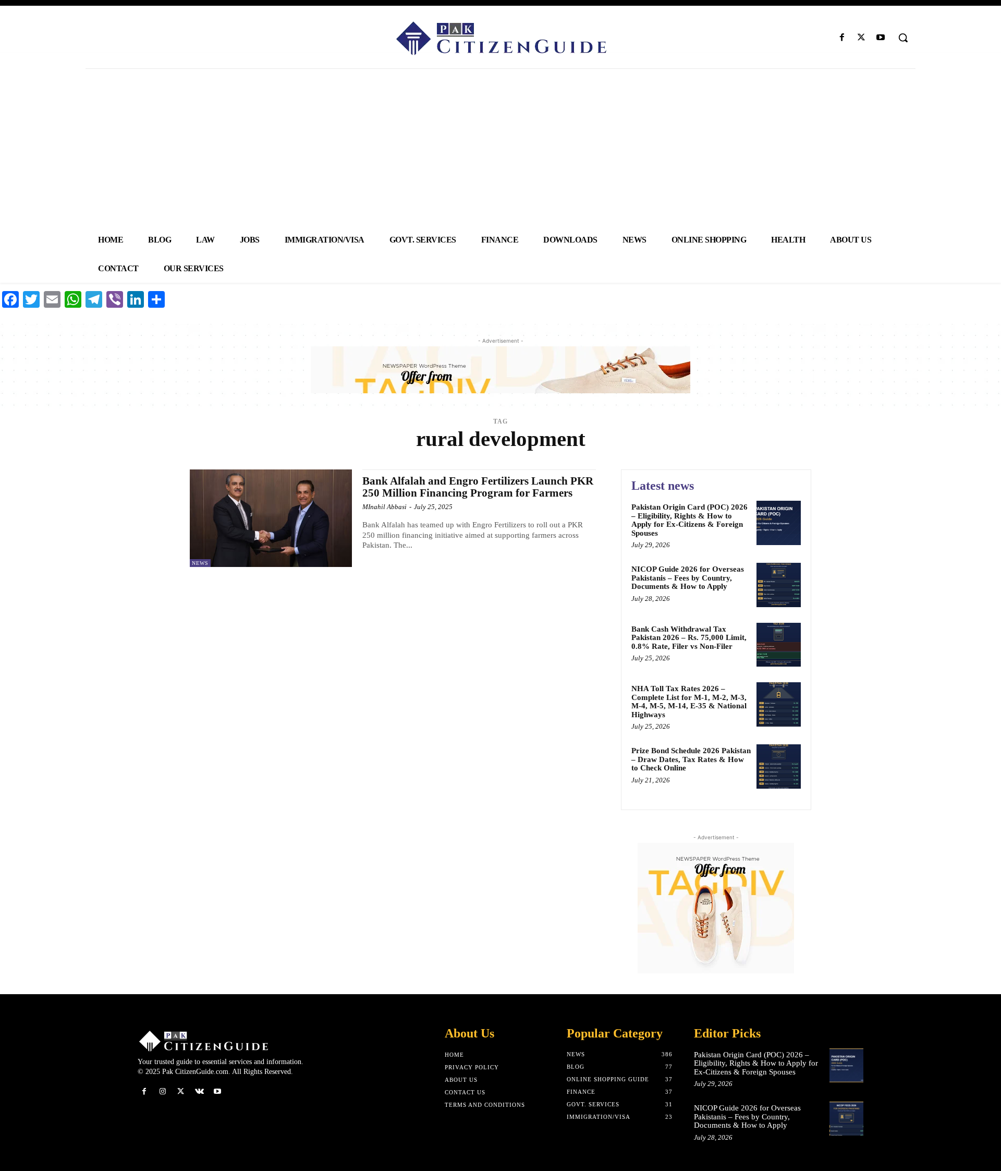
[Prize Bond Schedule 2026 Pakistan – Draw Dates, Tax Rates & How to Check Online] (778, 766)
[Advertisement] (500, 147)
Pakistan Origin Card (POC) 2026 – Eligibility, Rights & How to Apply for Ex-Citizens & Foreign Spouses (689, 520)
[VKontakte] (199, 1091)
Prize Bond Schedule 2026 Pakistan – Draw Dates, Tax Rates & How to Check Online (691, 759)
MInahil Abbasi (384, 507)
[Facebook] (842, 38)
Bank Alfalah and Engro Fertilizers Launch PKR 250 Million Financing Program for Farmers (477, 487)
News (200, 563)
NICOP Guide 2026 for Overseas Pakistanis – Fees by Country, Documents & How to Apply (687, 577)
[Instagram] (162, 1091)
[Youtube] (881, 38)
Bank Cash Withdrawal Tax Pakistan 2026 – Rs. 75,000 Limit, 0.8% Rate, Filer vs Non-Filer (689, 637)
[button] (902, 37)
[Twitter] (861, 38)
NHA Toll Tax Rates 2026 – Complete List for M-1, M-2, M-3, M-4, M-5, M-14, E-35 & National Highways (689, 701)
